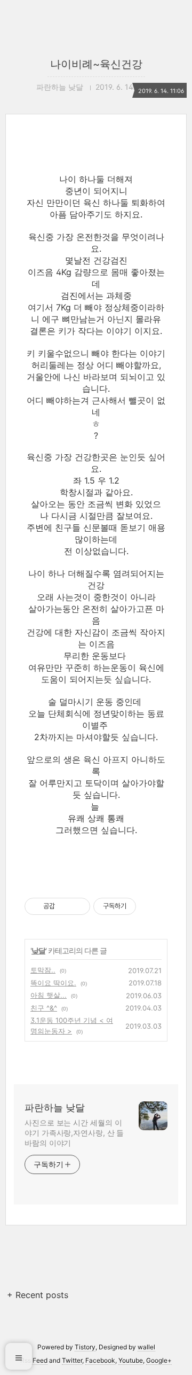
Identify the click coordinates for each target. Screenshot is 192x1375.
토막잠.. (42, 970)
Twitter (72, 1360)
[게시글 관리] (78, 906)
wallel (146, 1347)
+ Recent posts (37, 1294)
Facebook (100, 1360)
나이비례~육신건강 (96, 64)
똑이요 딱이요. (53, 982)
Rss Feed (33, 1360)
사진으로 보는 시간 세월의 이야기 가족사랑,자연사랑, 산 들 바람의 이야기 (74, 1132)
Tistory (85, 1347)
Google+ (159, 1360)
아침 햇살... (48, 995)
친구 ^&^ (43, 1008)
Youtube (130, 1360)
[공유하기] (64, 906)
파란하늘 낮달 (55, 1107)
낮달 (38, 950)
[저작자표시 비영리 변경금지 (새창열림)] (150, 906)
